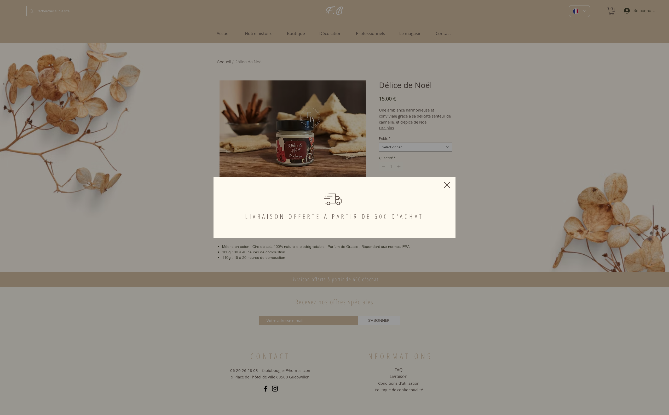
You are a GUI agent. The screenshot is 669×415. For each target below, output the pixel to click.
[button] (447, 185)
